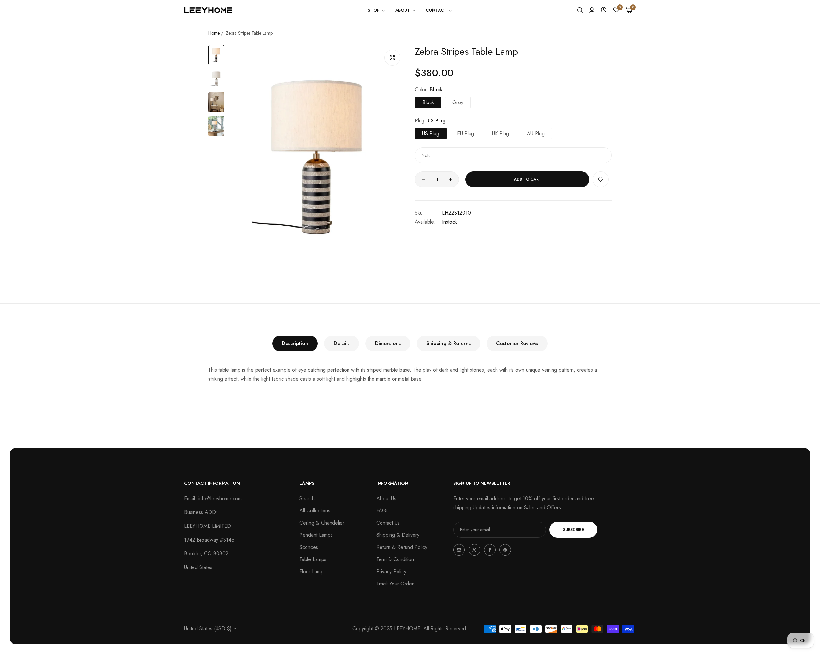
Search (307, 498)
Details (341, 343)
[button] (601, 179)
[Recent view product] (603, 10)
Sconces (308, 547)
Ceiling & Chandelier (321, 522)
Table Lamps (312, 559)
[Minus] (423, 179)
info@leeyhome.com (220, 498)
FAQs (382, 510)
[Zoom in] (392, 58)
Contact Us (388, 522)
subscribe (573, 530)
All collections (314, 510)
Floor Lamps (312, 571)
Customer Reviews (517, 343)
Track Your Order (395, 583)
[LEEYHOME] (208, 10)
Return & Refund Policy (401, 547)
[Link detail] (459, 550)
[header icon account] (591, 10)
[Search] (580, 10)
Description (295, 343)
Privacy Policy (391, 571)
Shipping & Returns (448, 343)
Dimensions (388, 343)
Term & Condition (395, 559)
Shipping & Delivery (397, 535)
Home (214, 33)
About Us (386, 498)
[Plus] (450, 179)
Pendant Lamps (316, 535)
